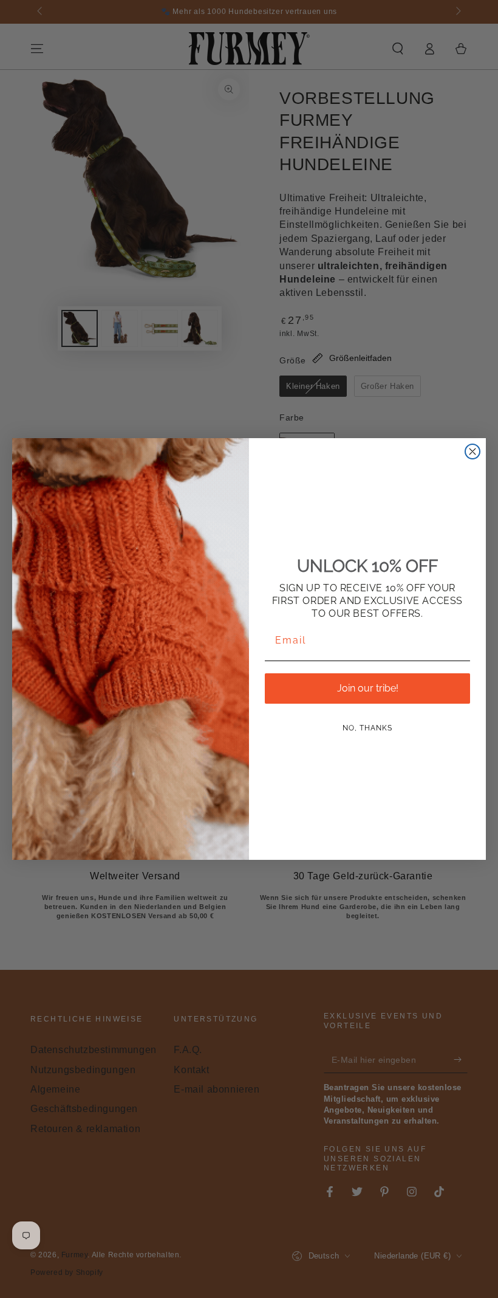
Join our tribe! (367, 688)
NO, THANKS (367, 728)
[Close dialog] (472, 451)
